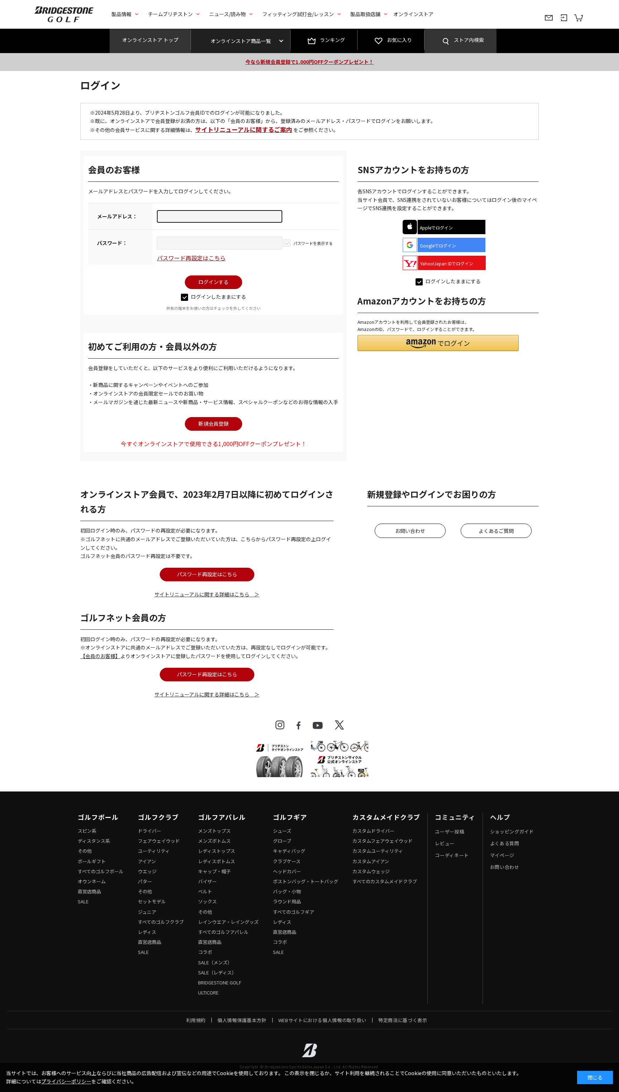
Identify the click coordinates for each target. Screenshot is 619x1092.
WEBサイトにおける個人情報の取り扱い (322, 1020)
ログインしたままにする (218, 296)
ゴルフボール (98, 817)
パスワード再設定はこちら (191, 258)
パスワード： (112, 242)
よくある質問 (504, 843)
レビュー (445, 843)
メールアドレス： (117, 216)
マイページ (502, 855)
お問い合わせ (410, 530)
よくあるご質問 (496, 530)
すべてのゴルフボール (101, 871)
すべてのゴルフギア (293, 911)
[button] (438, 343)
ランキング (332, 39)
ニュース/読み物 (227, 14)
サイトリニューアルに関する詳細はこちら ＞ (206, 594)
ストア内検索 (469, 39)
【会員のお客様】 (100, 656)
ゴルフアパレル (221, 817)
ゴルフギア (290, 817)
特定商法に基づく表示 (402, 1020)
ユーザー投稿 (449, 831)
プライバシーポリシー (66, 1081)
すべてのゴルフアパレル (223, 931)
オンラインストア (413, 14)
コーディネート (452, 855)
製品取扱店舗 (365, 14)
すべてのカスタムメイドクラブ (384, 881)
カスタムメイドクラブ (386, 817)
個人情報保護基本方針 (242, 1020)
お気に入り (399, 39)
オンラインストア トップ (150, 39)
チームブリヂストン (170, 14)
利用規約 (196, 1020)
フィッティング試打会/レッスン (298, 14)
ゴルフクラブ (158, 817)
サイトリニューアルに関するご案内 (243, 129)
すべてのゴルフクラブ (161, 921)
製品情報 (121, 14)
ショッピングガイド (512, 831)
